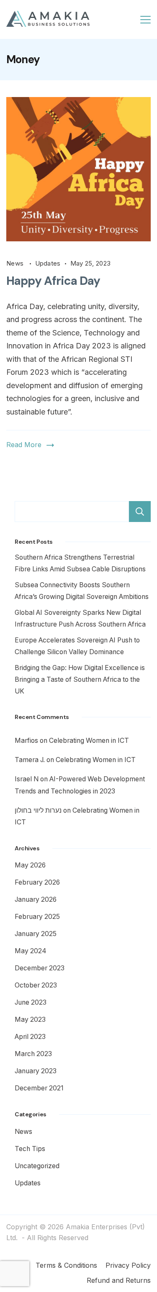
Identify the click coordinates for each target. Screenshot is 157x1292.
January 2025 (36, 934)
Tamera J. (30, 760)
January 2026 (36, 899)
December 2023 (39, 968)
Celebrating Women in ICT (89, 740)
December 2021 (39, 1088)
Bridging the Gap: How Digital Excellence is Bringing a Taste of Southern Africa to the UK (80, 679)
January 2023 (36, 1071)
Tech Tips (30, 1149)
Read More (23, 444)
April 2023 (30, 1037)
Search (140, 511)
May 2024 (30, 951)
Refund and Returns (119, 1280)
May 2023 (30, 1019)
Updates (48, 263)
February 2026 (37, 882)
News (16, 263)
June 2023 (30, 1002)
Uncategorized (37, 1166)
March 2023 (33, 1054)
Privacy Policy (128, 1265)
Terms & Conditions (66, 1265)
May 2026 (30, 865)
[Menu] (145, 19)
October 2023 (36, 985)
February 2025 (37, 917)
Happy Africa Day (53, 281)
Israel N (27, 779)
